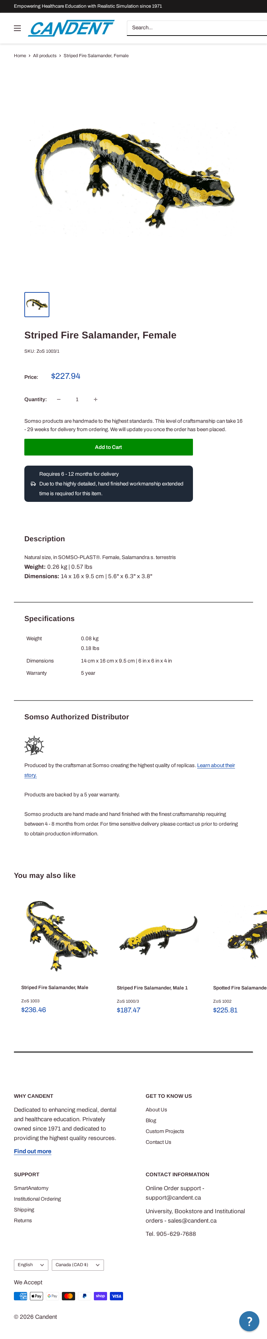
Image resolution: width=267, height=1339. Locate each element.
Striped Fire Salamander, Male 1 (152, 987)
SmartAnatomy (31, 1188)
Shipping (24, 1209)
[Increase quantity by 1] (95, 399)
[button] (249, 1321)
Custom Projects (165, 1131)
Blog (151, 1120)
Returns (23, 1220)
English (25, 1264)
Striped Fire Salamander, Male (54, 987)
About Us (156, 1109)
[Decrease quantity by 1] (58, 399)
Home (20, 55)
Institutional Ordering (37, 1199)
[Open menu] (17, 28)
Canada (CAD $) (72, 1264)
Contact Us (158, 1142)
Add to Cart (108, 447)
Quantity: (35, 399)
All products (45, 55)
